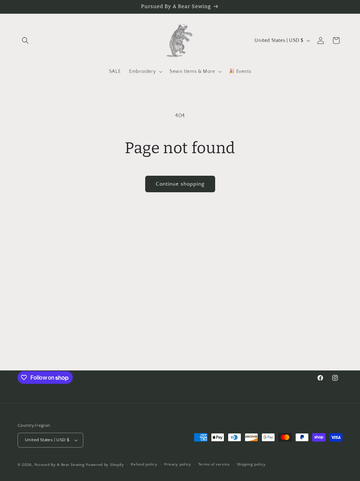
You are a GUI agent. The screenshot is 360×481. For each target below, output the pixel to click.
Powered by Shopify (105, 465)
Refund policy (144, 464)
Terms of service (214, 464)
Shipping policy (251, 464)
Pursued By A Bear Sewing (59, 465)
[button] (25, 40)
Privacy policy (177, 464)
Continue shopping (180, 184)
